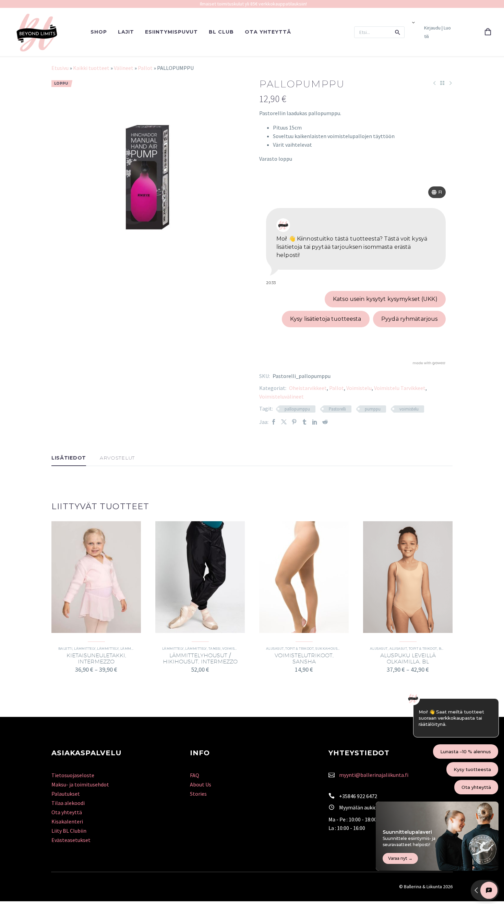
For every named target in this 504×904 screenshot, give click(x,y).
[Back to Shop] (442, 83)
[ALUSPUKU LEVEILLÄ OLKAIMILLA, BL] (408, 577)
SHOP (99, 32)
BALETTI (65, 648)
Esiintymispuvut (171, 32)
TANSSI (214, 648)
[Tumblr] (304, 422)
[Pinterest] (294, 422)
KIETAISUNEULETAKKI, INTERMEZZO (96, 658)
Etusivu (60, 67)
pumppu (373, 409)
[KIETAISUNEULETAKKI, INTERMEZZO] (96, 577)
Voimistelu (359, 387)
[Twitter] (284, 422)
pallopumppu (297, 409)
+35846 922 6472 (358, 796)
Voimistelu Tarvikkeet (399, 387)
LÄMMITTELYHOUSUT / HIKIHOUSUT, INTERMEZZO (200, 658)
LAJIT (126, 32)
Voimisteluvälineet (281, 396)
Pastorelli (337, 409)
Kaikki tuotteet (91, 67)
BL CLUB (221, 32)
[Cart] (488, 32)
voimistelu (409, 409)
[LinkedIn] (315, 422)
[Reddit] (325, 422)
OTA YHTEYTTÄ (268, 32)
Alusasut (379, 648)
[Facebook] (273, 422)
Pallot (145, 67)
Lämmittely (85, 648)
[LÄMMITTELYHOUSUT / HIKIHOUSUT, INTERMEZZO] (200, 577)
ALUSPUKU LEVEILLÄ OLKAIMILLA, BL (408, 658)
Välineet (123, 67)
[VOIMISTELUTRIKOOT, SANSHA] (304, 577)
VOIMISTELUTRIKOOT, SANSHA (304, 658)
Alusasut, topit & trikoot (290, 648)
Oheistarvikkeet (308, 387)
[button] (397, 32)
